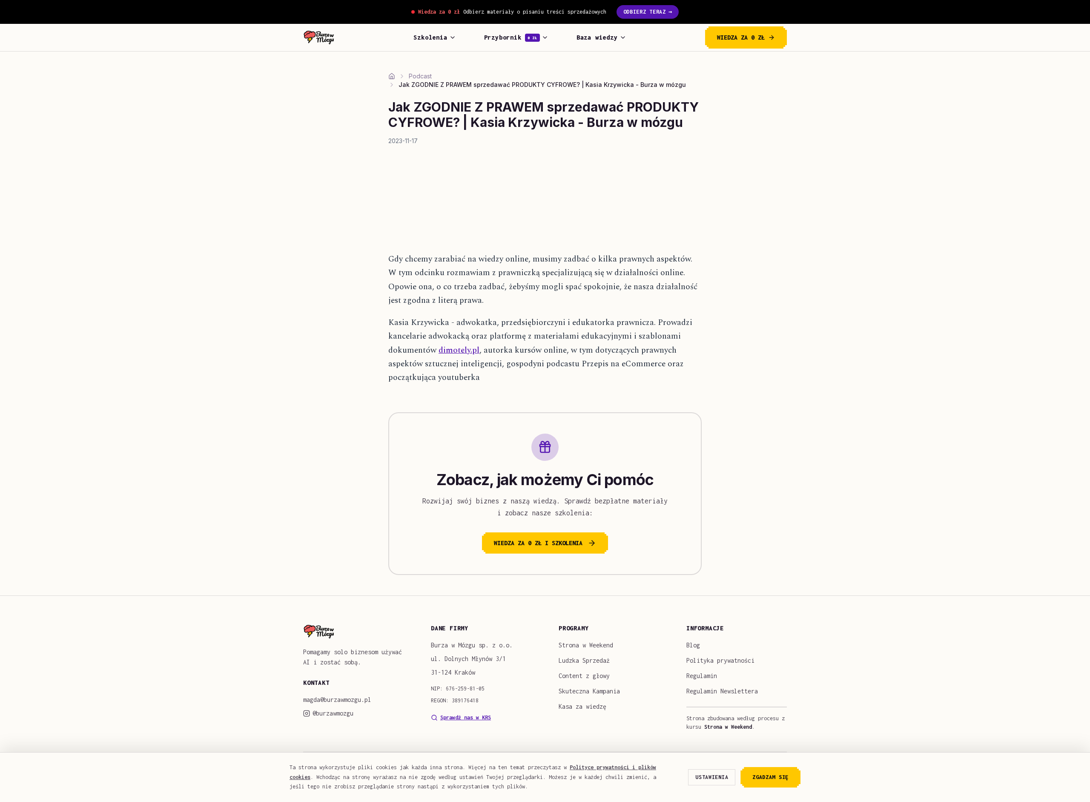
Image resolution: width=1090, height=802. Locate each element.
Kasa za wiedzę (582, 706)
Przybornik (510, 37)
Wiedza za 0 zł (741, 37)
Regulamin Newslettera (722, 691)
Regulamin (701, 675)
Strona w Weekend (586, 645)
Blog (693, 645)
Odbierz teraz (647, 12)
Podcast (420, 76)
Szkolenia (430, 37)
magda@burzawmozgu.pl (337, 699)
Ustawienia (711, 777)
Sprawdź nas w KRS (465, 717)
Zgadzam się (770, 777)
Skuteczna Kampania (589, 691)
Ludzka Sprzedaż (584, 660)
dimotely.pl (459, 350)
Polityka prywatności (720, 660)
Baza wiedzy (597, 37)
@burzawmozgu (333, 713)
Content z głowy (584, 675)
